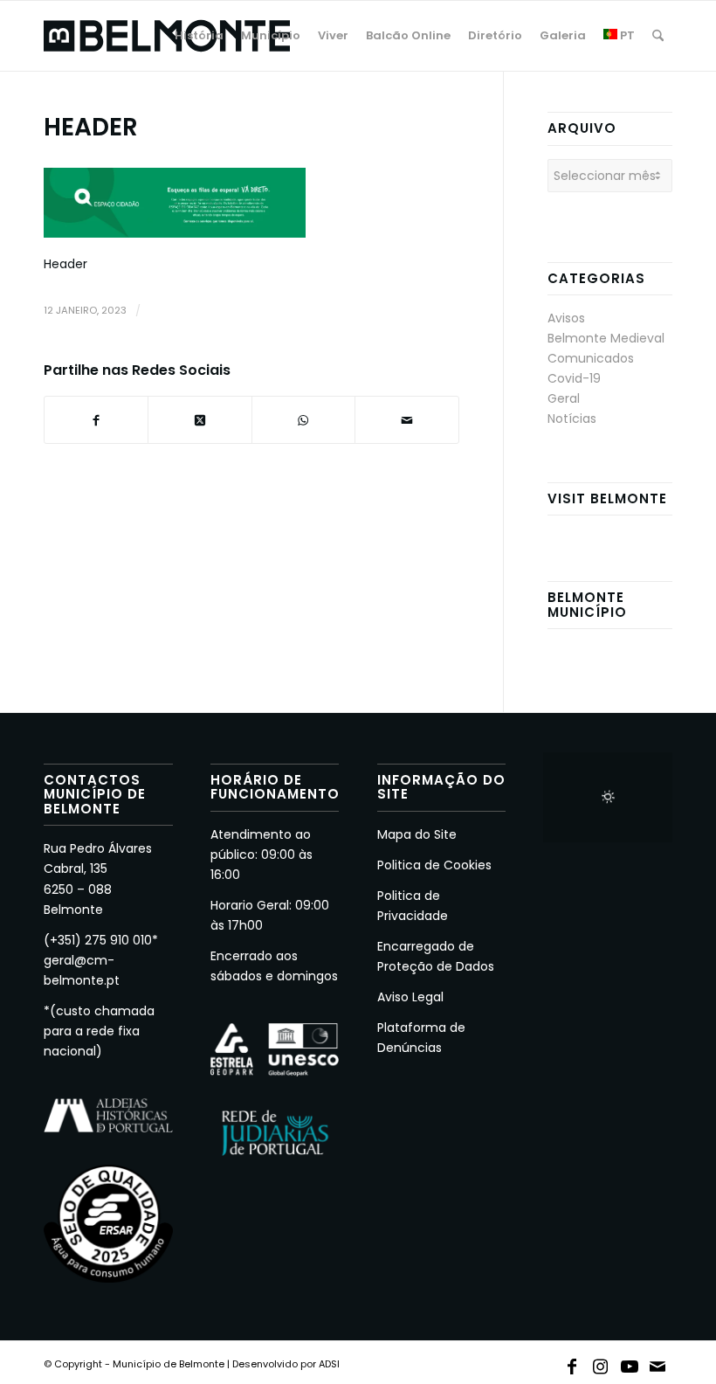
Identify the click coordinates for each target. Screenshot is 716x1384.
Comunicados (590, 358)
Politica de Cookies (434, 865)
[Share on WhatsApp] (303, 420)
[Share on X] (199, 420)
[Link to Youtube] (629, 1363)
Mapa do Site (417, 834)
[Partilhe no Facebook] (96, 420)
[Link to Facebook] (572, 1363)
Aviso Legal (410, 997)
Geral (563, 398)
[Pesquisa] (658, 36)
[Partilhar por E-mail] (406, 420)
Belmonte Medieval (605, 338)
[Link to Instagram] (601, 1363)
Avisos (566, 318)
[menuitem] (199, 36)
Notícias (571, 418)
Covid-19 (574, 378)
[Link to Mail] (658, 1363)
